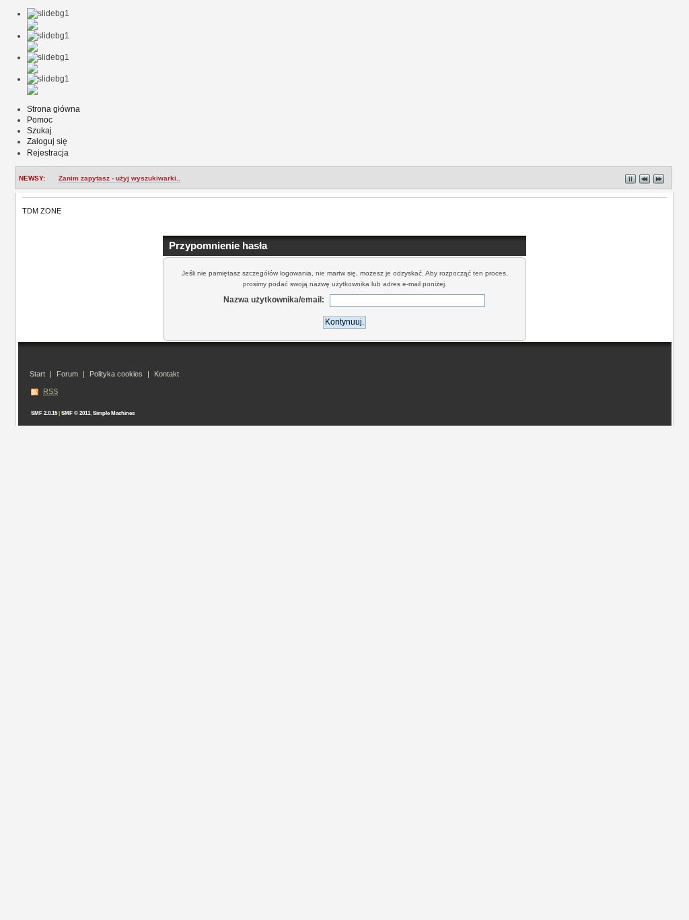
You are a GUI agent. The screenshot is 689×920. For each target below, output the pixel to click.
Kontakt (166, 374)
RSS (50, 391)
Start (37, 374)
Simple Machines (114, 413)
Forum (67, 374)
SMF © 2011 (75, 413)
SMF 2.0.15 (44, 413)
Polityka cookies (116, 374)
